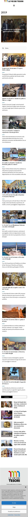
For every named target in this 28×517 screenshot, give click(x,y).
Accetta (14, 503)
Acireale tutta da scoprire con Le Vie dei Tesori (13, 288)
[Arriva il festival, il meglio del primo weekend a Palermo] (14, 186)
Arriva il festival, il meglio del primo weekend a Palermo (13, 195)
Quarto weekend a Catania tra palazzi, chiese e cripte (14, 99)
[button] (25, 487)
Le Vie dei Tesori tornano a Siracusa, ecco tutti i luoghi (13, 352)
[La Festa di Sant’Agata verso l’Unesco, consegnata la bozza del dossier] (6, 415)
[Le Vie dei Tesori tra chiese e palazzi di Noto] (14, 311)
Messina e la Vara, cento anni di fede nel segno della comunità (20, 442)
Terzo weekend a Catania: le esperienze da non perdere (11, 131)
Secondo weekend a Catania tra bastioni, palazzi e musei (12, 163)
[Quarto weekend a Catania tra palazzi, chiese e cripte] (14, 90)
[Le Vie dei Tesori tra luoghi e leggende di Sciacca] (14, 373)
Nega (14, 507)
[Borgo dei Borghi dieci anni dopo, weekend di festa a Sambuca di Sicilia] (6, 404)
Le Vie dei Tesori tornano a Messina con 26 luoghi (13, 258)
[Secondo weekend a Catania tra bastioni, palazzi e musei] (14, 154)
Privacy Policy (17, 514)
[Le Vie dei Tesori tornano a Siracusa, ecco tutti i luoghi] (14, 343)
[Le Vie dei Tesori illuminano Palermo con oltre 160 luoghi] (14, 216)
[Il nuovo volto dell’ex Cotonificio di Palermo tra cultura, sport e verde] (6, 434)
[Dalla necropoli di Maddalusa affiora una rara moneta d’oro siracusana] (6, 424)
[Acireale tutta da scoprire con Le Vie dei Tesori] (14, 279)
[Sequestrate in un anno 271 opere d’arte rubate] (14, 60)
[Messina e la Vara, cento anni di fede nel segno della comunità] (6, 443)
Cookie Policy (11, 514)
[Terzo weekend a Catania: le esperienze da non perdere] (14, 122)
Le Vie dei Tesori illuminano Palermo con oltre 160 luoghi (13, 226)
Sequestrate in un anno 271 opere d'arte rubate (13, 30)
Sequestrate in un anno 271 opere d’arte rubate (12, 69)
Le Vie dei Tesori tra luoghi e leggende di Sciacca (14, 383)
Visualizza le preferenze (14, 511)
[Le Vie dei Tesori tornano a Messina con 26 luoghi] (14, 249)
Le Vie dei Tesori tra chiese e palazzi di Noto (13, 320)
